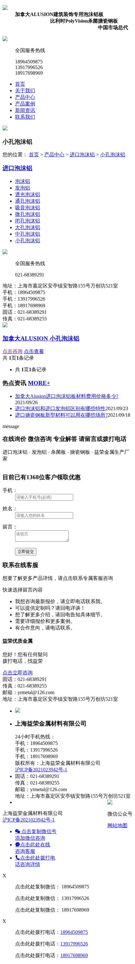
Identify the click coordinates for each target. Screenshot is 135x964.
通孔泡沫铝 (27, 201)
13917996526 (74, 943)
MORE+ (39, 383)
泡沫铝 (22, 181)
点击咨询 (13, 351)
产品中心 (25, 97)
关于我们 (25, 90)
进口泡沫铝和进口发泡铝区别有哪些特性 (60, 408)
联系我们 (25, 117)
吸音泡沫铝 (27, 207)
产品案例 (25, 103)
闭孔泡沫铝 (27, 220)
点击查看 (34, 351)
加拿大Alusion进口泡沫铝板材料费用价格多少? (66, 396)
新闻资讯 (25, 110)
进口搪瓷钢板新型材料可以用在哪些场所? (61, 415)
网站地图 (117, 825)
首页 (20, 84)
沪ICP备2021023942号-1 (41, 769)
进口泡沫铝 (82, 154)
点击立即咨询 (18, 672)
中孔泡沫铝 (27, 234)
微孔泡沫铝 (27, 214)
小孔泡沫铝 (112, 154)
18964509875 (74, 932)
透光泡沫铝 (27, 194)
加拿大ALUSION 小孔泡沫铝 (41, 338)
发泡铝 (22, 187)
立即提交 (26, 551)
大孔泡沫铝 (27, 227)
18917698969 (74, 955)
